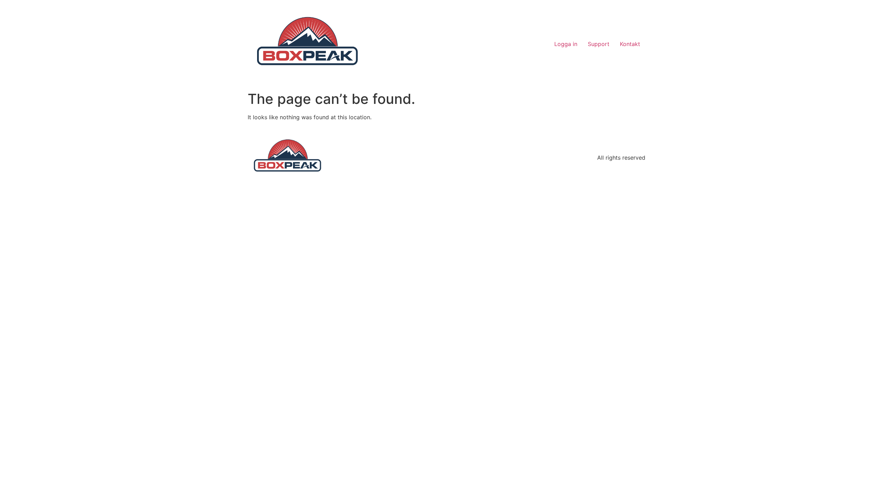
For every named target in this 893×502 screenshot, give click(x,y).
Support (598, 43)
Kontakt (630, 43)
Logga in (565, 43)
